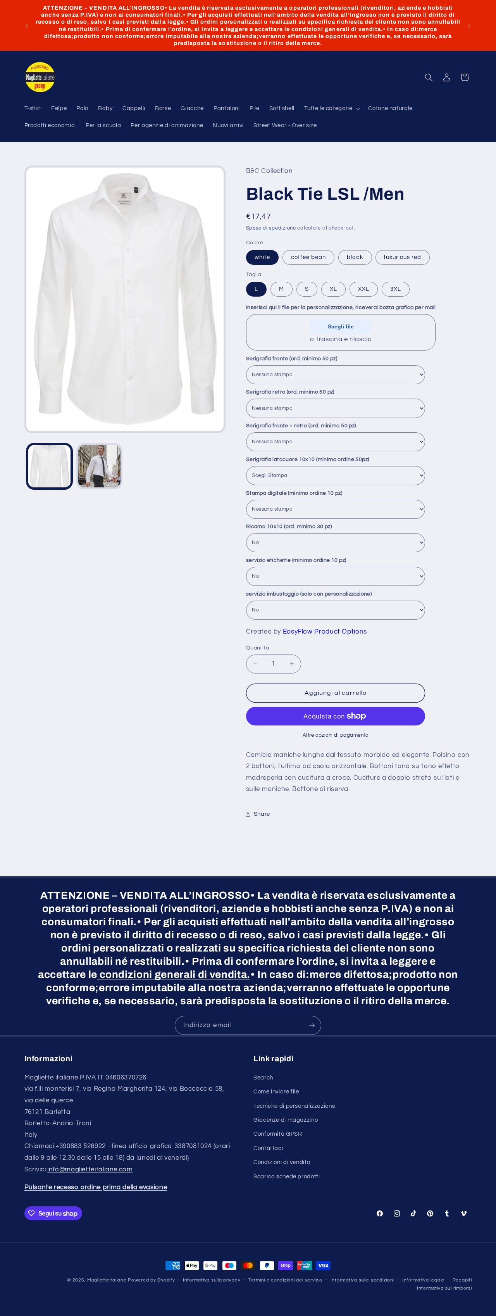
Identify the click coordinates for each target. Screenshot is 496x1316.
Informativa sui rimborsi (444, 1289)
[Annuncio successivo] (469, 25)
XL (333, 289)
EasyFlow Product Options (325, 631)
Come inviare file (276, 1092)
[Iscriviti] (312, 1025)
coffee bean (308, 257)
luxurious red (402, 257)
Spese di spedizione (271, 228)
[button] (331, 108)
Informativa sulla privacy (211, 1280)
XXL (363, 289)
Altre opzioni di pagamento (336, 735)
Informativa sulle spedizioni (362, 1280)
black (355, 257)
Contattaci (268, 1148)
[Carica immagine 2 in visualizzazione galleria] (99, 466)
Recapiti (462, 1280)
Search (263, 1077)
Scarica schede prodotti (286, 1176)
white (262, 257)
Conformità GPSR (277, 1134)
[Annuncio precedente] (26, 25)
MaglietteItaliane (107, 1280)
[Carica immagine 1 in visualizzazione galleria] (49, 466)
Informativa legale (423, 1280)
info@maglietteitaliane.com (90, 1169)
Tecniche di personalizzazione (294, 1106)
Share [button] (262, 814)
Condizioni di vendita (281, 1162)
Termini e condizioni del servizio (285, 1280)
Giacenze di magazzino (285, 1120)
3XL (395, 289)
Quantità (257, 648)
